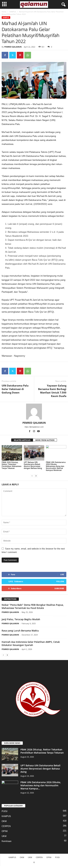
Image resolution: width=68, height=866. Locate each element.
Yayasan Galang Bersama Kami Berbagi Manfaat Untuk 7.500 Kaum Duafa (52, 391)
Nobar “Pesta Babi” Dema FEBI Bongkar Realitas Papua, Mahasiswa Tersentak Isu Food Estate (33, 606)
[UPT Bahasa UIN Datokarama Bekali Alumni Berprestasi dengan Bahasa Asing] (34, 453)
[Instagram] (34, 431)
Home (4, 11)
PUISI (4, 811)
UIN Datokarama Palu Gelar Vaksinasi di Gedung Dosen (15, 389)
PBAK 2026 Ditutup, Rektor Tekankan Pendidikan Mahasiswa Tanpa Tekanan (11, 465)
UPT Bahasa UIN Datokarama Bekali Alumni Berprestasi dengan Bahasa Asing (33, 465)
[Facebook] (5, 55)
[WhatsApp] (27, 55)
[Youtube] (38, 431)
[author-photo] (34, 412)
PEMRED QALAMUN (13, 47)
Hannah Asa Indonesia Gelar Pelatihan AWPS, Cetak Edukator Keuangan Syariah (31, 643)
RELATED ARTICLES (22, 440)
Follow (60, 581)
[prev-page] (32, 476)
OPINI (5, 831)
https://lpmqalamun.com (34, 427)
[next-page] (36, 476)
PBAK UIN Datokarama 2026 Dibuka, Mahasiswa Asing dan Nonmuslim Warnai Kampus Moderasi (56, 466)
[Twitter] (12, 55)
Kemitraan (6, 841)
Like (62, 574)
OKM (4, 821)
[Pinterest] (20, 55)
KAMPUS (12, 11)
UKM (4, 836)
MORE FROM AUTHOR (44, 440)
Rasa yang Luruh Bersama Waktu (20, 630)
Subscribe (59, 588)
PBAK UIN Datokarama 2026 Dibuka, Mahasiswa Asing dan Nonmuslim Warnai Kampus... (40, 785)
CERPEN (6, 826)
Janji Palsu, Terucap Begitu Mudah (21, 619)
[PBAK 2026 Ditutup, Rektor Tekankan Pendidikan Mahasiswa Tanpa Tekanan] (12, 453)
